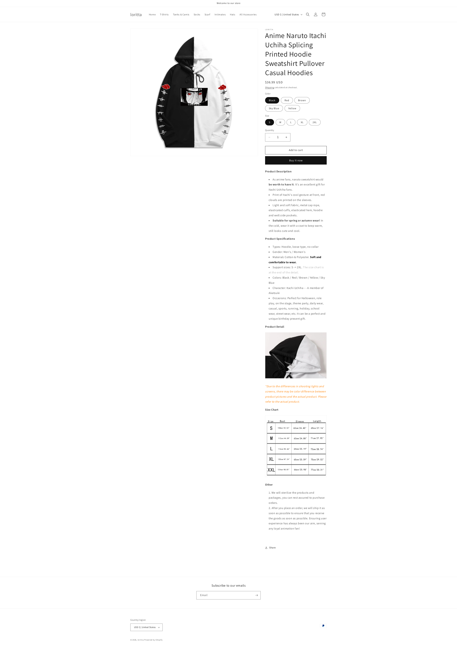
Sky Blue (274, 108)
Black (272, 100)
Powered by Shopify (153, 640)
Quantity (269, 130)
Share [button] (272, 547)
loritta (141, 640)
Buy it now (296, 160)
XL (302, 122)
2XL (315, 122)
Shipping (269, 87)
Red (287, 100)
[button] (308, 14)
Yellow (292, 108)
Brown (302, 100)
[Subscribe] (256, 595)
